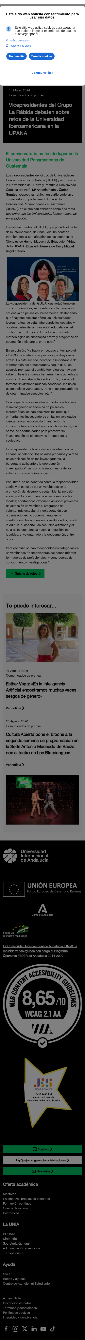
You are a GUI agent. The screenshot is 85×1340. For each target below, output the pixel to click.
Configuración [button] (42, 72)
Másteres (9, 1194)
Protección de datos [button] (20, 45)
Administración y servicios (21, 1248)
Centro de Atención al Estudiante (26, 1283)
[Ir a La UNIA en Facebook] (6, 1328)
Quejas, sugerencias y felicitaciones (43, 1160)
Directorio (10, 1238)
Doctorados (11, 1213)
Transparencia (13, 1253)
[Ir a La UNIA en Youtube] (43, 1328)
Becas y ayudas (14, 1278)
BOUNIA (9, 1234)
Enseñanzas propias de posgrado (26, 1198)
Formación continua (17, 1203)
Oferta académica (20, 1184)
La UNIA (11, 1224)
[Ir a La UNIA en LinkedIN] (34, 1328)
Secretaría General (16, 1243)
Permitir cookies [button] (42, 56)
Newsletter (43, 1171)
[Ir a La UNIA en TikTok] (52, 1328)
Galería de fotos (26, 573)
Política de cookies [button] (19, 40)
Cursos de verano (15, 1208)
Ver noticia (13, 708)
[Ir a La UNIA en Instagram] (15, 1328)
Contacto (43, 1149)
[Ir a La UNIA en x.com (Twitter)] (25, 1328)
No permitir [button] (16, 56)
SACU (7, 1274)
